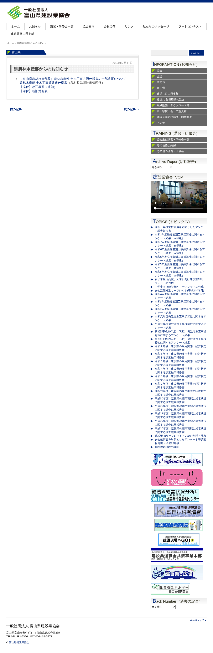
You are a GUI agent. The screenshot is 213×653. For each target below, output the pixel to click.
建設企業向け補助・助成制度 (174, 117)
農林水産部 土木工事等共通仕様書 (43, 83)
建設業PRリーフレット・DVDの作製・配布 (180, 435)
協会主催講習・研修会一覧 (173, 139)
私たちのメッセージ (156, 26)
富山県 (16, 52)
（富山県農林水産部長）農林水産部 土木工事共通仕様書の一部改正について (73, 79)
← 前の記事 (14, 109)
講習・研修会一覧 (61, 26)
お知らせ (35, 26)
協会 (159, 70)
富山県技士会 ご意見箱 (172, 111)
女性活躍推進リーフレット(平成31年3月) (179, 290)
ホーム (15, 26)
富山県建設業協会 (19, 642)
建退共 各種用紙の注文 (171, 99)
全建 (159, 76)
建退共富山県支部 (22, 33)
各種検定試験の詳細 (167, 447)
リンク (129, 26)
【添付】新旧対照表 (34, 91)
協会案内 (88, 26)
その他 (161, 122)
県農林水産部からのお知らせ (41, 69)
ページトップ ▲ (198, 620)
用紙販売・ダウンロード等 (173, 105)
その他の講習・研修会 (170, 151)
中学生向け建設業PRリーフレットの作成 (179, 286)
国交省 (161, 82)
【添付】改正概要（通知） (38, 87)
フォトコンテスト (190, 26)
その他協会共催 (166, 145)
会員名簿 (109, 26)
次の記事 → (131, 109)
